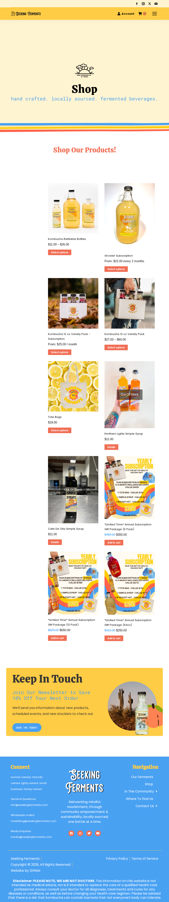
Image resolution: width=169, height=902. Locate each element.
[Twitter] (89, 833)
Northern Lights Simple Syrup (123, 434)
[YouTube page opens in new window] (156, 3)
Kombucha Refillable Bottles (67, 239)
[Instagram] (80, 833)
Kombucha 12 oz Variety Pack (124, 334)
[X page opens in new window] (149, 3)
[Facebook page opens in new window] (137, 3)
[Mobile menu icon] (154, 13)
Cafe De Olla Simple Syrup (66, 529)
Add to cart (113, 542)
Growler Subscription (118, 256)
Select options (59, 252)
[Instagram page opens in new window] (143, 3)
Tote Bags (55, 417)
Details (111, 447)
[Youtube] (98, 833)
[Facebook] (71, 833)
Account (128, 13)
